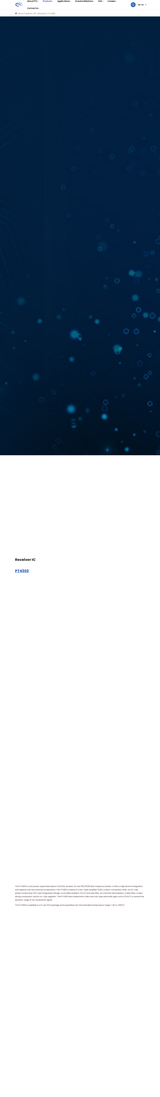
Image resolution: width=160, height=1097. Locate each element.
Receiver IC (25, 559)
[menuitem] (33, 8)
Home (20, 13)
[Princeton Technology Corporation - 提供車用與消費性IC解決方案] (19, 4)
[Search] (133, 4)
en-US (141, 4)
